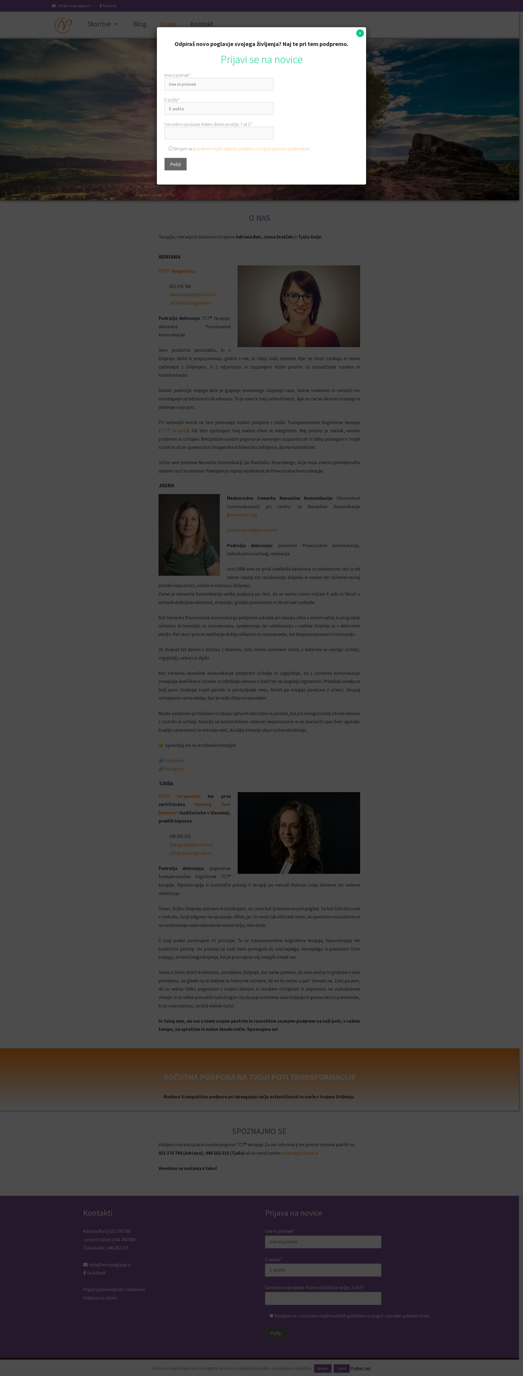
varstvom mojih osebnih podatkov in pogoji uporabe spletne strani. (253, 148)
